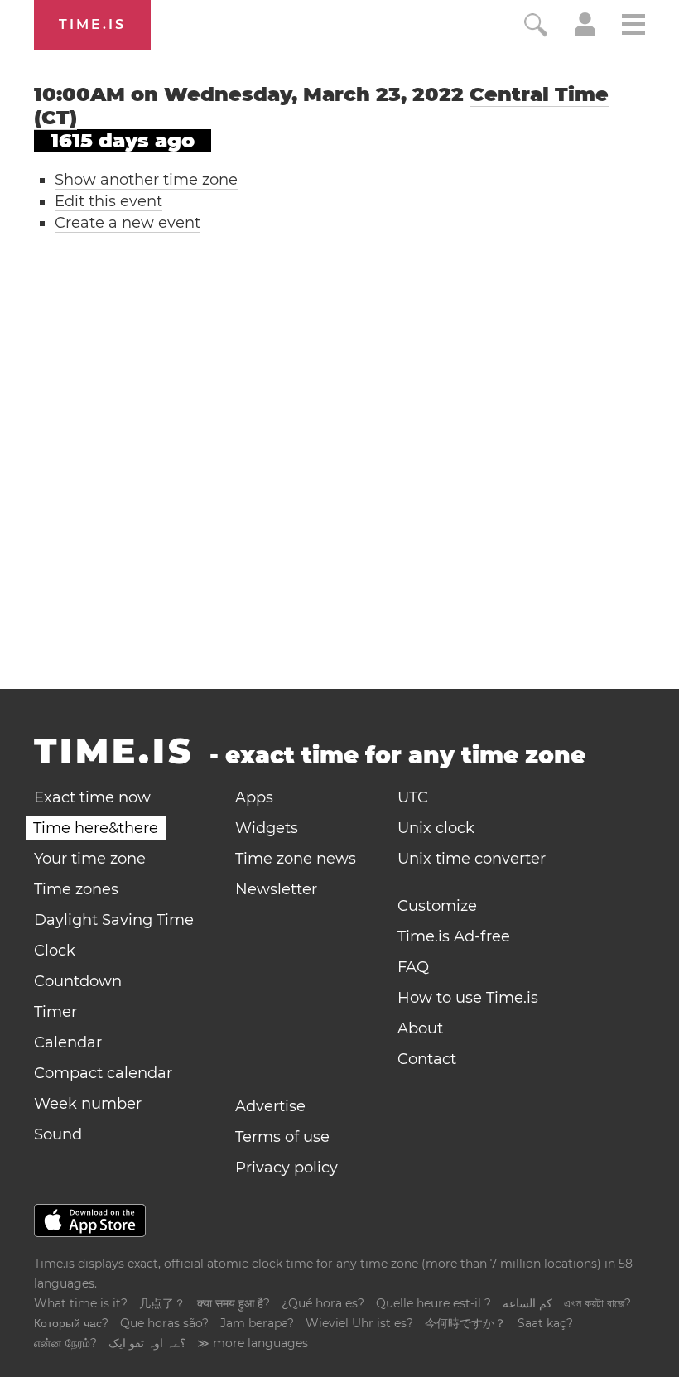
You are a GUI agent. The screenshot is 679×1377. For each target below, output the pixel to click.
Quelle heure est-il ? (433, 1303)
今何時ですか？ (465, 1323)
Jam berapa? (257, 1323)
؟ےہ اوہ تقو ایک (146, 1343)
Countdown (78, 981)
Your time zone (90, 859)
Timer (55, 1012)
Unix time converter (471, 859)
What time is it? (81, 1303)
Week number (88, 1104)
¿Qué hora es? (323, 1303)
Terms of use (282, 1137)
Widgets (266, 828)
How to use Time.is (467, 998)
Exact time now (92, 797)
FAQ (413, 967)
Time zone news (295, 859)
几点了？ (162, 1303)
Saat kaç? (545, 1323)
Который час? (71, 1323)
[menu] (633, 26)
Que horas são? (164, 1323)
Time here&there (95, 828)
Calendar (68, 1042)
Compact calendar (103, 1073)
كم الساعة (527, 1303)
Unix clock (435, 828)
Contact (426, 1059)
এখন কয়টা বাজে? (597, 1303)
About (420, 1028)
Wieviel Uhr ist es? (359, 1323)
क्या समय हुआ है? (233, 1303)
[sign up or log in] (585, 31)
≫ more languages (252, 1343)
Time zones (76, 889)
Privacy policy (286, 1167)
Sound (58, 1134)
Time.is (92, 24)
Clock (54, 950)
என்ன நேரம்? (65, 1343)
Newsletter (276, 889)
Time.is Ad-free (453, 936)
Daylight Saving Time (114, 920)
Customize (437, 906)
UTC (412, 797)
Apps (254, 797)
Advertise (270, 1106)
